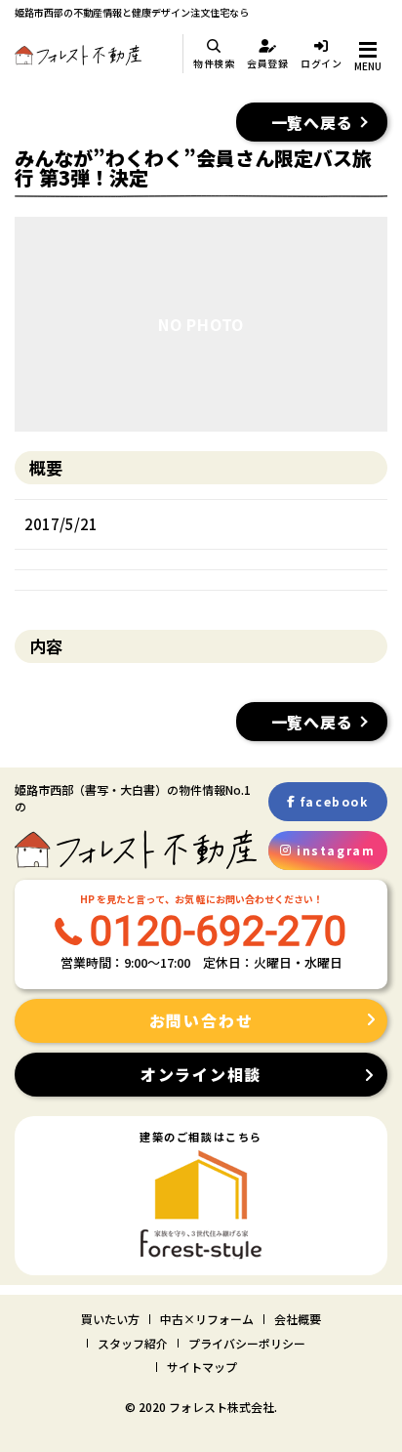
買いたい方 (110, 1318)
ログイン (321, 63)
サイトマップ (202, 1366)
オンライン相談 (201, 1074)
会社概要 (297, 1318)
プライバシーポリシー (246, 1343)
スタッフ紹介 (133, 1343)
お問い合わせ (201, 1020)
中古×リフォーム (207, 1318)
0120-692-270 (218, 931)
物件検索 (214, 63)
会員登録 (268, 63)
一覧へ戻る (312, 122)
